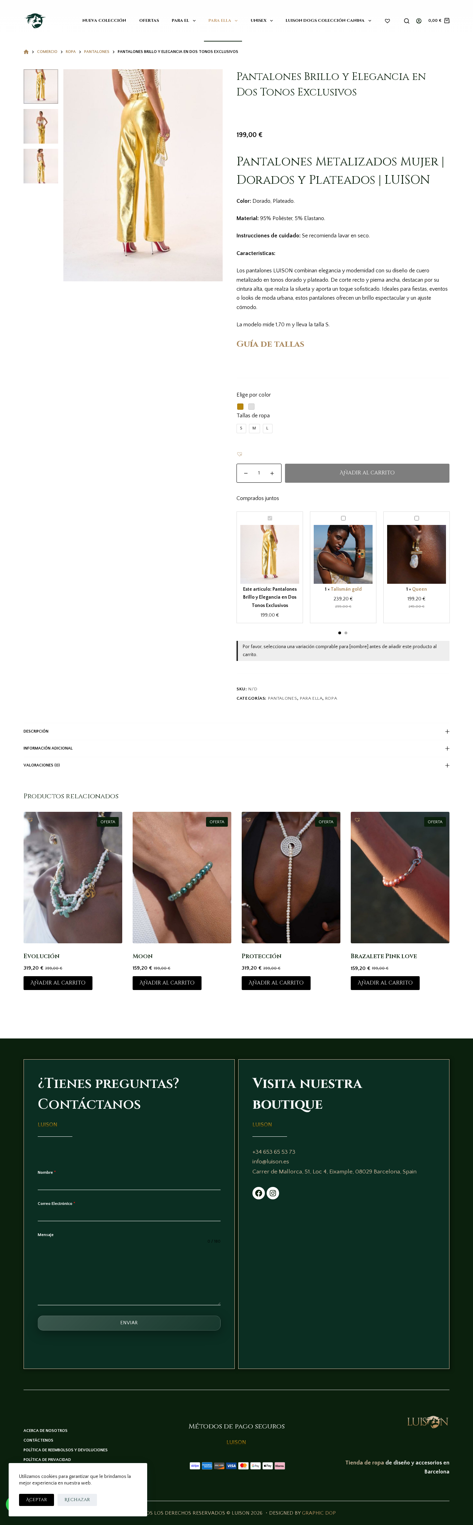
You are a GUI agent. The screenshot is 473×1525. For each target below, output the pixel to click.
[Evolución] (73, 877)
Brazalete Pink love (384, 956)
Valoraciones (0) (42, 765)
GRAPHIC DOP (319, 1513)
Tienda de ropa (364, 1463)
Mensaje (46, 1235)
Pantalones (282, 698)
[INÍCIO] (26, 52)
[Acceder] (418, 21)
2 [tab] (346, 633)
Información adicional (48, 748)
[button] (240, 454)
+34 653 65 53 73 (273, 1152)
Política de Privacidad (47, 1460)
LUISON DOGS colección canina (325, 20)
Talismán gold (346, 589)
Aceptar (36, 1500)
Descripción (36, 731)
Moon (143, 956)
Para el (180, 20)
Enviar (129, 1323)
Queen (419, 589)
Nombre (47, 1172)
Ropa (331, 698)
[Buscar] (406, 21)
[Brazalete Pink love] (400, 877)
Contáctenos (38, 1440)
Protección (262, 956)
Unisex (259, 20)
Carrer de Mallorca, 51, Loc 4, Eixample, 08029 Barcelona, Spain (334, 1171)
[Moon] (182, 877)
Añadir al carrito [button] (58, 983)
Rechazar (77, 1500)
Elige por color (254, 395)
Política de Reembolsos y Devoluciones (66, 1450)
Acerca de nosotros (46, 1430)
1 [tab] (339, 633)
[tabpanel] (270, 567)
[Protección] (291, 877)
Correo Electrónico (56, 1203)
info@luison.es (270, 1161)
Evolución (42, 956)
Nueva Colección (104, 20)
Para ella (219, 20)
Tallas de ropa (253, 415)
